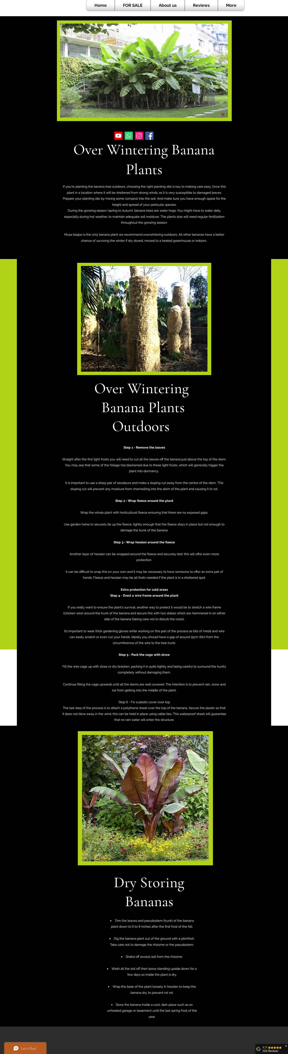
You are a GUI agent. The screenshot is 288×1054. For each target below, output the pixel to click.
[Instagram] (139, 136)
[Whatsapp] (129, 136)
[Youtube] (118, 136)
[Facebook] (149, 136)
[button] (132, 5)
